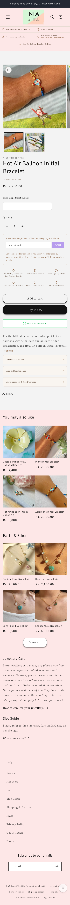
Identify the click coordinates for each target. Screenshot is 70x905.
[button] (8, 17)
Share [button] (9, 393)
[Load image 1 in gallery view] (13, 142)
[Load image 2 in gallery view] (35, 142)
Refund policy (57, 886)
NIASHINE (19, 886)
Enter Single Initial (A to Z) (15, 198)
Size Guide (13, 798)
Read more (8, 351)
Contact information (28, 897)
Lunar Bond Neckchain (15, 625)
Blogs (10, 841)
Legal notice (49, 897)
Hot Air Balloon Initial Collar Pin (15, 513)
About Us (12, 781)
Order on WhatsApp (37, 323)
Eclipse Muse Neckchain (48, 625)
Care (9, 790)
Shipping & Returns (19, 807)
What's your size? (14, 738)
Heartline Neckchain (46, 579)
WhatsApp (23, 257)
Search (11, 773)
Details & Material (35, 359)
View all (35, 642)
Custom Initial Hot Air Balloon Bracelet (15, 463)
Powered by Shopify (36, 886)
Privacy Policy (16, 824)
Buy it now (35, 309)
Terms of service (56, 892)
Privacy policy (16, 892)
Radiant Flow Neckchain (16, 579)
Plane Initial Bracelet (47, 461)
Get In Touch (15, 832)
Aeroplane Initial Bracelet (49, 511)
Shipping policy (36, 892)
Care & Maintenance (35, 370)
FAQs (10, 815)
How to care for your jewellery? (23, 707)
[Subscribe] (57, 866)
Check (58, 245)
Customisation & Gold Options (35, 381)
